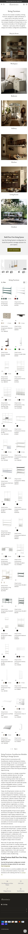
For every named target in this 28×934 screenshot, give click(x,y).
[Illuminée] (14, 4)
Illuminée (7, 929)
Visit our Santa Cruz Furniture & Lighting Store (14, 1)
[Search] (4, 4)
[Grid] (24, 282)
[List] (26, 282)
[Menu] (1, 4)
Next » (16, 749)
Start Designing (14, 250)
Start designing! (5, 866)
